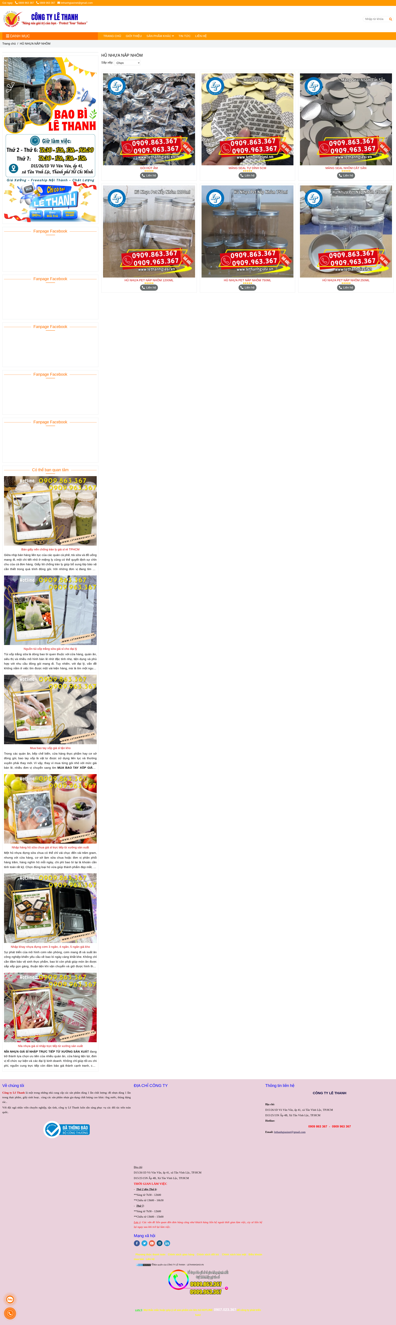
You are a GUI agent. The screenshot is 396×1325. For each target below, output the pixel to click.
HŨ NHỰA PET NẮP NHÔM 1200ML (149, 280)
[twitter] (144, 1243)
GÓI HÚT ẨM (149, 168)
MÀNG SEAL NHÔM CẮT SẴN (345, 168)
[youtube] (152, 1243)
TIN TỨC (185, 36)
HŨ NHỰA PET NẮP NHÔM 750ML (247, 280)
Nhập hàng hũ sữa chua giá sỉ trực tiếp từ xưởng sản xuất (50, 847)
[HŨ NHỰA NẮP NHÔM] (45, 19)
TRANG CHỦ (112, 36)
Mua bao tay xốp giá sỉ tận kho (50, 748)
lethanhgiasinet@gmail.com (77, 2)
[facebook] (137, 1243)
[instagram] (160, 1243)
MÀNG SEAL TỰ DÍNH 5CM (247, 168)
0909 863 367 (26, 2)
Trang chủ (9, 43)
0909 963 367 (47, 2)
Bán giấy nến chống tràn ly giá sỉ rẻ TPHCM (50, 549)
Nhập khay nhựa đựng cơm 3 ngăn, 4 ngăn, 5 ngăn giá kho (50, 946)
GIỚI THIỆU (134, 36)
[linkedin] (167, 1243)
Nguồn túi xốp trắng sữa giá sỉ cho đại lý (50, 648)
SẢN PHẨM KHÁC (159, 36)
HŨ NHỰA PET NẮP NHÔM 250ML (346, 280)
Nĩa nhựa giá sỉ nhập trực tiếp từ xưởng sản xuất (50, 1046)
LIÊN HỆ (201, 36)
